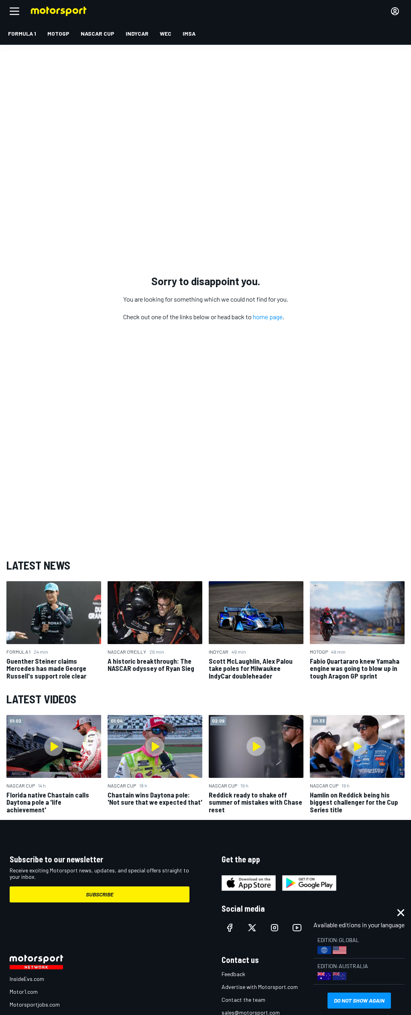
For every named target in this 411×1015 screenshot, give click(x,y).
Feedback (233, 974)
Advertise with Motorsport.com (260, 986)
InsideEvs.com (27, 978)
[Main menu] (14, 11)
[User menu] (395, 11)
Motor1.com (24, 991)
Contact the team (243, 999)
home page (268, 316)
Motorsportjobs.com (35, 1004)
